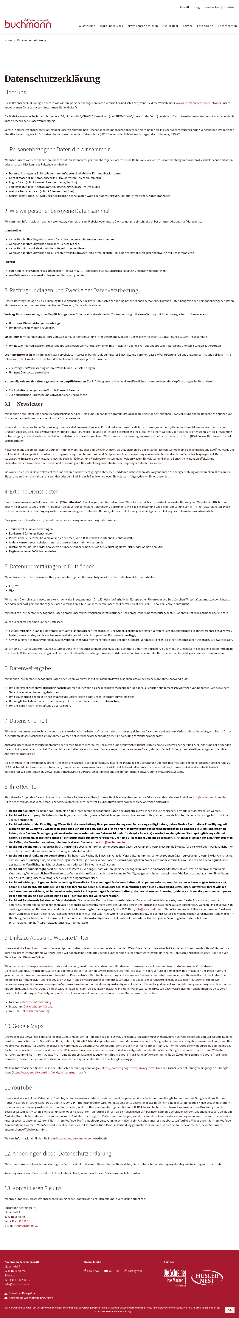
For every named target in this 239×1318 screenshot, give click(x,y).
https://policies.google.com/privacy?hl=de (128, 1068)
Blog (197, 7)
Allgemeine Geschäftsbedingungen (31, 1298)
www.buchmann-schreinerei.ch (195, 103)
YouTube (114, 1271)
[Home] (27, 23)
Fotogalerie (205, 26)
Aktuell (184, 7)
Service (188, 26)
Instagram (135, 1271)
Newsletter (211, 7)
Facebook (93, 1271)
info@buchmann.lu (205, 797)
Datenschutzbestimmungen (74, 1138)
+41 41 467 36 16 (20, 1221)
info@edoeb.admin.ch (149, 909)
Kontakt (229, 7)
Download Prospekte (22, 1293)
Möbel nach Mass (111, 26)
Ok (230, 1309)
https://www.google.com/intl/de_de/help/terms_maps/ (49, 1072)
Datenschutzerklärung (36, 1002)
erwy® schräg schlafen (143, 26)
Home (8, 40)
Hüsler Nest (170, 26)
